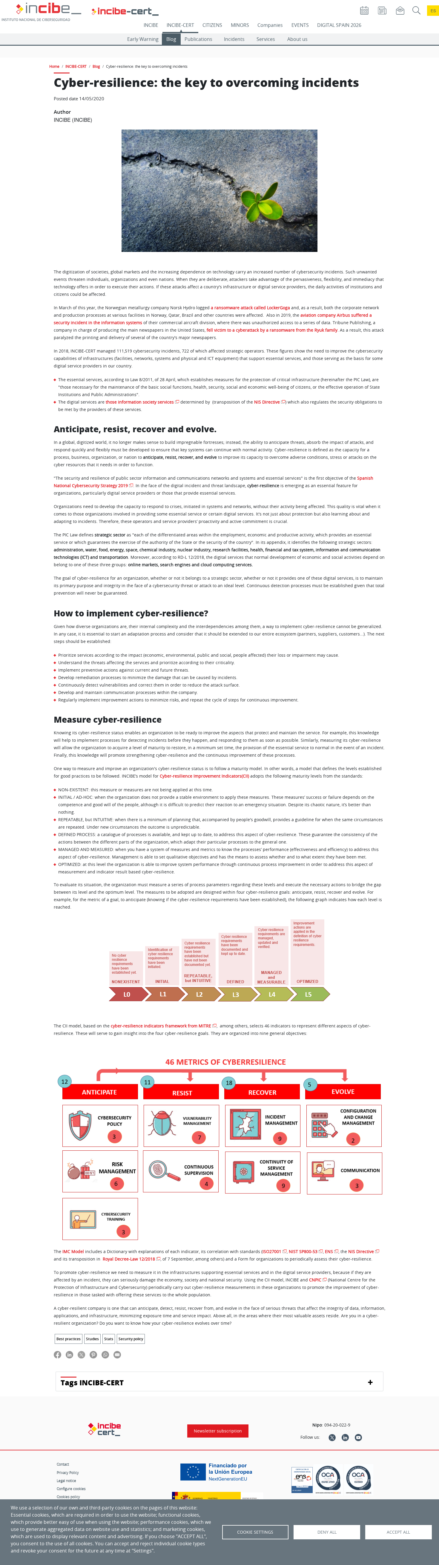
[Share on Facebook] (57, 1354)
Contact (63, 1464)
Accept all (398, 1532)
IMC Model (73, 1251)
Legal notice (66, 1480)
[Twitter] (332, 1437)
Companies (270, 25)
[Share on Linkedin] (69, 1354)
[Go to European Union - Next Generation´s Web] (217, 1474)
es (433, 10)
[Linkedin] (345, 1437)
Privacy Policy (68, 1472)
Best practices (68, 1338)
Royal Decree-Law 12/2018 (129, 1259)
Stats (108, 1338)
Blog (171, 39)
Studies (92, 1338)
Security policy (131, 1338)
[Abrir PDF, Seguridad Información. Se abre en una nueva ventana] (328, 1479)
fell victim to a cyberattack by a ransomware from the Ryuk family (272, 330)
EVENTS (300, 25)
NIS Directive (267, 402)
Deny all (327, 1532)
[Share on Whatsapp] (105, 1354)
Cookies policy (68, 1496)
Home (54, 66)
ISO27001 (272, 1251)
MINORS (240, 25)
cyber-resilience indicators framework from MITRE (161, 1026)
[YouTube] (358, 1437)
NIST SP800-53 (303, 1251)
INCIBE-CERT (180, 25)
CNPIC (315, 1280)
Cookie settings (255, 1532)
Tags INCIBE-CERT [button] (92, 1382)
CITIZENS (212, 25)
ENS (329, 1251)
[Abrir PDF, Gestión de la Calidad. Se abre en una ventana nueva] (358, 1479)
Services (266, 39)
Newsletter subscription (218, 1431)
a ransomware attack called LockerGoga (250, 307)
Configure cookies (71, 1488)
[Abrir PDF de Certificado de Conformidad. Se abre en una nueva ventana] (302, 1478)
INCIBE (151, 25)
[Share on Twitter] (81, 1354)
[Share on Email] (117, 1354)
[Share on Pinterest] (93, 1354)
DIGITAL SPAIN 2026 (339, 25)
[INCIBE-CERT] (104, 1429)
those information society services (140, 402)
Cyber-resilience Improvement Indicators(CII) (204, 776)
